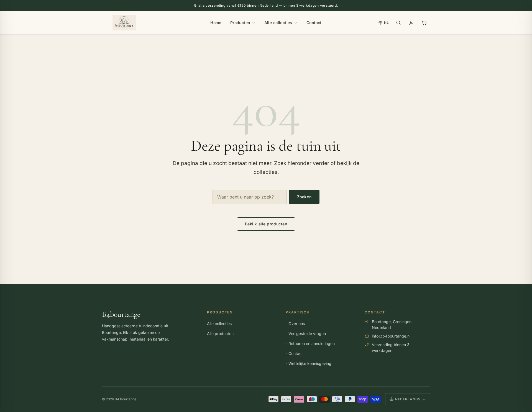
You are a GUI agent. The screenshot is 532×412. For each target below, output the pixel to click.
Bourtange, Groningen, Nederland (392, 324)
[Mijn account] (411, 23)
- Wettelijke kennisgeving (308, 363)
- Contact (294, 353)
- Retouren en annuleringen (310, 343)
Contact (314, 22)
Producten (240, 22)
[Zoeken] (398, 23)
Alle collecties (278, 22)
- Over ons (295, 323)
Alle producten (220, 333)
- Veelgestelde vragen (306, 333)
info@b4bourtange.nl (391, 336)
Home (215, 22)
